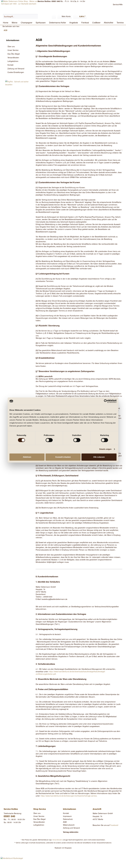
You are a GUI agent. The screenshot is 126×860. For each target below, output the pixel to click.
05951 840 (9, 816)
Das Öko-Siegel (14, 54)
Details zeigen (105, 449)
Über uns (11, 46)
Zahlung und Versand (16, 68)
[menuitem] (20, 16)
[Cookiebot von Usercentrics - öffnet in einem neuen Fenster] (106, 401)
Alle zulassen (99, 457)
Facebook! (114, 825)
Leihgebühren (13, 61)
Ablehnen (27, 457)
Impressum (67, 816)
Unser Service (13, 50)
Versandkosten (13, 57)
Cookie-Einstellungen (16, 72)
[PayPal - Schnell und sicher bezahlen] (17, 83)
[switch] (49, 440)
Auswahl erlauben (63, 457)
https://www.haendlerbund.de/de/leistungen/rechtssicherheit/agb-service (69, 796)
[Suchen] (35, 16)
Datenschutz (68, 819)
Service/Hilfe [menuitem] (117, 4)
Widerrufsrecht (68, 825)
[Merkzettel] (54, 16)
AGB (65, 822)
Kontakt (10, 65)
